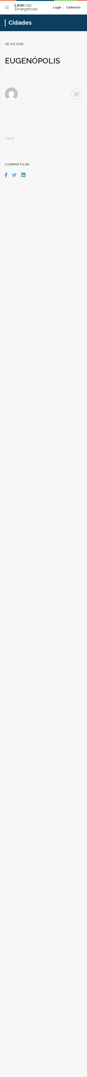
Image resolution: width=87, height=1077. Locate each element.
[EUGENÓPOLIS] (6, 175)
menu (8, 8)
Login (57, 7)
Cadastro (73, 7)
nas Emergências (26, 7)
